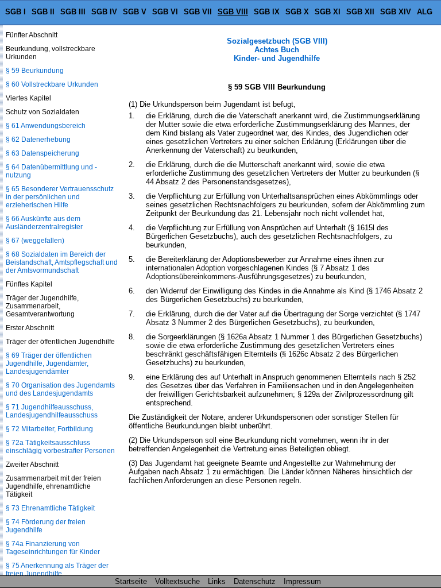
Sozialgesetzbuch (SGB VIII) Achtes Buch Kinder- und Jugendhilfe (277, 50)
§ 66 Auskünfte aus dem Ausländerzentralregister (44, 223)
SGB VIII (233, 11)
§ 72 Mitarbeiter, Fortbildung (49, 429)
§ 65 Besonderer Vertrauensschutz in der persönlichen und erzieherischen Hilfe (60, 197)
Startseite (131, 581)
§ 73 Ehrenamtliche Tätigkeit (50, 508)
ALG (424, 11)
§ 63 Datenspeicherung (42, 153)
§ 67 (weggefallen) (35, 241)
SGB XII (360, 11)
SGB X (297, 11)
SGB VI (165, 11)
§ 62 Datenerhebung (38, 140)
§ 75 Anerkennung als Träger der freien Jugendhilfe (57, 570)
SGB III (73, 11)
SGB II (43, 11)
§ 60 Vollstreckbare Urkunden (52, 84)
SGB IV (104, 11)
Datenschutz (255, 581)
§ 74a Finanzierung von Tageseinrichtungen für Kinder (53, 548)
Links (217, 581)
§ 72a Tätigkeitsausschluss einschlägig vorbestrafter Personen (60, 447)
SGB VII (198, 11)
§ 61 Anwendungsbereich (46, 126)
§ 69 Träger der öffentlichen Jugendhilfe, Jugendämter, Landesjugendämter (49, 363)
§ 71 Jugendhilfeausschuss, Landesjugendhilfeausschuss (52, 411)
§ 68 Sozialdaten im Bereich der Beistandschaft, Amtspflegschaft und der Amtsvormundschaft (62, 262)
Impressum (302, 581)
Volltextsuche (177, 581)
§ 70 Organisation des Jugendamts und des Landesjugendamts (60, 389)
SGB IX (267, 11)
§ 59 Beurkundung (35, 71)
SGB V (134, 11)
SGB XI (328, 11)
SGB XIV (395, 11)
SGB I (15, 11)
